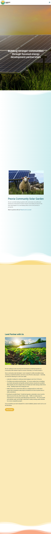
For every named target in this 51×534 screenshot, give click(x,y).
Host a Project (9, 409)
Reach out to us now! (26, 209)
